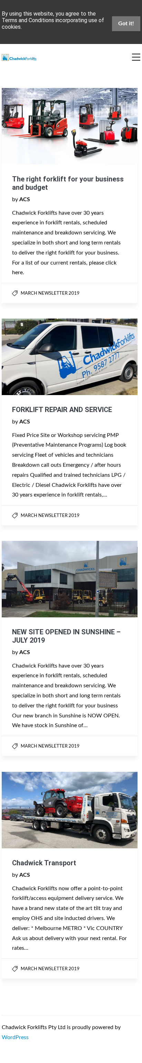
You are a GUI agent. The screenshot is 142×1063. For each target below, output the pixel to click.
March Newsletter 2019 (50, 293)
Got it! (126, 23)
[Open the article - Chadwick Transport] (36, 810)
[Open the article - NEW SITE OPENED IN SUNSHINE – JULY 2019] (36, 579)
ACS (24, 199)
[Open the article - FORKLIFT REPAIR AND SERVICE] (36, 357)
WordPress (15, 1037)
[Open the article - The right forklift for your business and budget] (36, 126)
